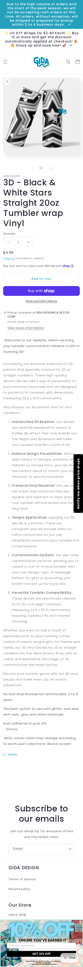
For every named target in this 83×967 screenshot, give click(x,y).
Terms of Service (22, 879)
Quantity (9, 234)
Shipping (9, 258)
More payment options (41, 301)
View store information (25, 328)
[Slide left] (32, 168)
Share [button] (12, 754)
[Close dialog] (80, 921)
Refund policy (19, 889)
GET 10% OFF (41, 954)
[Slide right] (51, 168)
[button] (5, 62)
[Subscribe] (69, 849)
